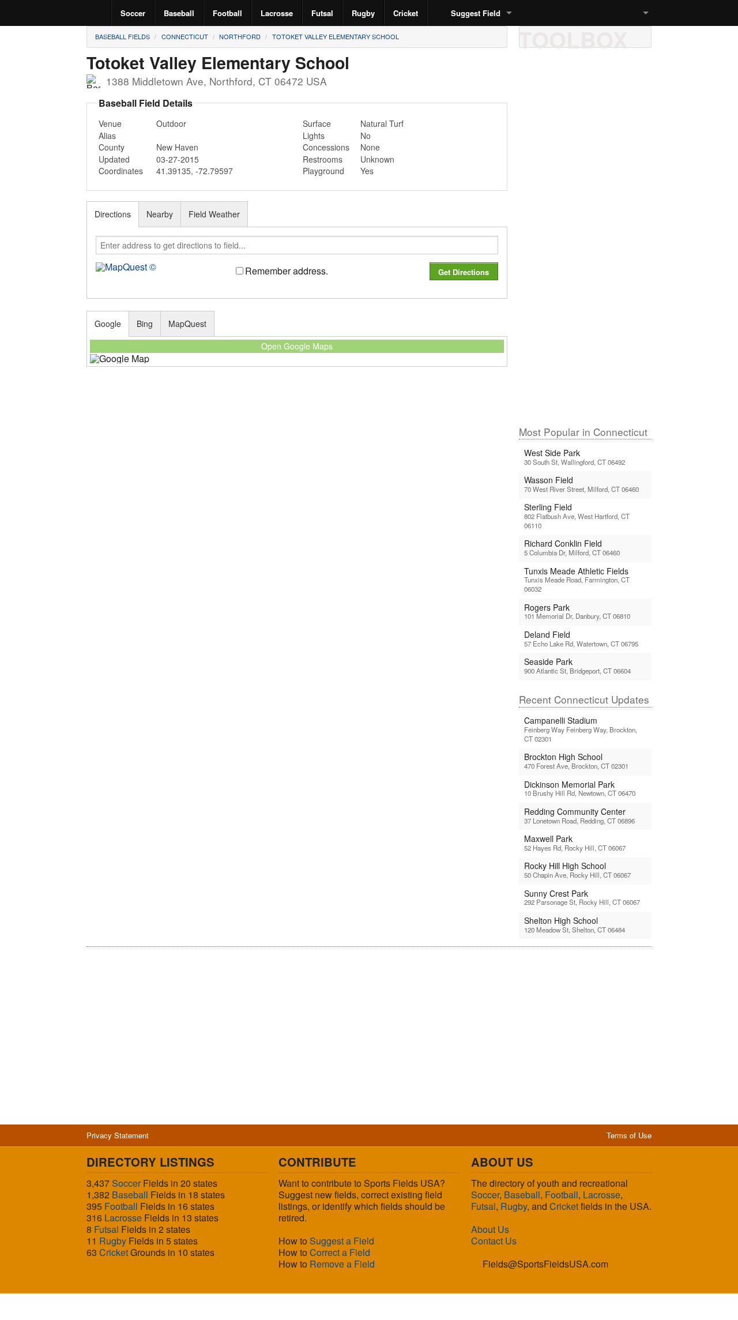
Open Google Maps (297, 346)
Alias (107, 135)
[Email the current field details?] (551, 36)
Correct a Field (340, 1252)
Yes (367, 171)
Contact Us (494, 1240)
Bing (145, 323)
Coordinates (121, 171)
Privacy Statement (117, 1135)
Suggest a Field (342, 1240)
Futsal (322, 12)
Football (227, 12)
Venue (110, 123)
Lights (314, 135)
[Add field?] (591, 36)
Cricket (405, 12)
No (365, 135)
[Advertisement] (585, 242)
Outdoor (171, 123)
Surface (317, 123)
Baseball (179, 12)
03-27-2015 (177, 159)
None (370, 147)
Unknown (377, 159)
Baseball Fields (122, 36)
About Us (490, 1229)
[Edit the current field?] (571, 36)
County (112, 147)
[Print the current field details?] (532, 36)
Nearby (159, 214)
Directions (113, 214)
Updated (114, 159)
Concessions (326, 147)
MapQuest (187, 323)
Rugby (363, 12)
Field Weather (214, 214)
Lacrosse (277, 12)
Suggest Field (475, 12)
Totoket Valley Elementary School (335, 36)
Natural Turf (382, 123)
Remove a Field (342, 1263)
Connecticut (184, 36)
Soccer (133, 12)
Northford (240, 36)
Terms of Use (629, 1135)
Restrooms (322, 159)
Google (108, 323)
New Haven (177, 147)
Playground (323, 171)
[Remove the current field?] (610, 36)
